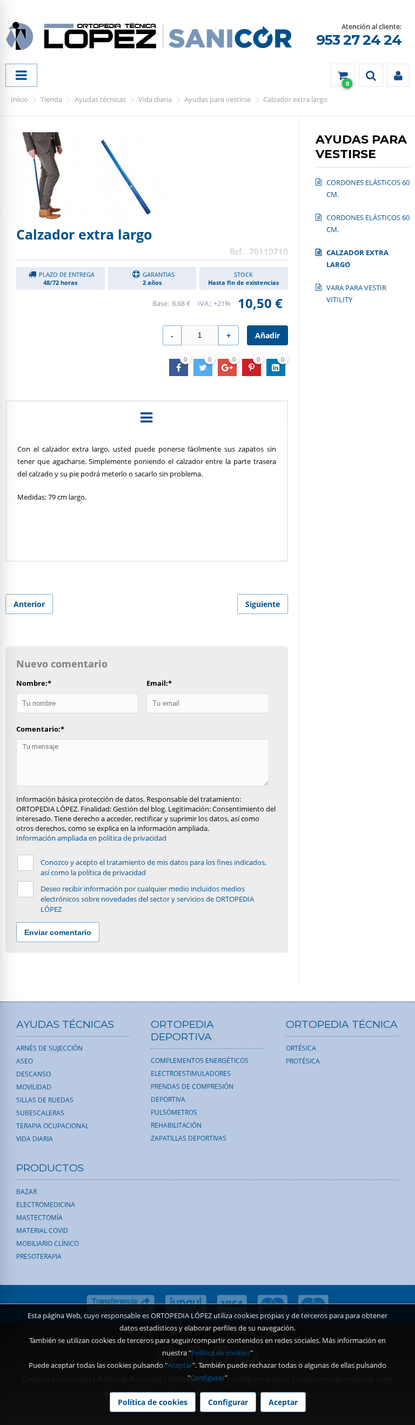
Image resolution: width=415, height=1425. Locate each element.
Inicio (19, 99)
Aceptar (180, 1365)
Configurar (207, 1377)
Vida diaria (155, 99)
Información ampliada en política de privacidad (91, 838)
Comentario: (40, 729)
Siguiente (262, 604)
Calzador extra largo (295, 99)
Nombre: (33, 683)
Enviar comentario (57, 932)
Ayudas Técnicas (100, 99)
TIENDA (51, 99)
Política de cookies (220, 1353)
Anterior (29, 604)
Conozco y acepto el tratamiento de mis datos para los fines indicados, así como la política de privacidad (153, 867)
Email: (159, 683)
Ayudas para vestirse (217, 99)
